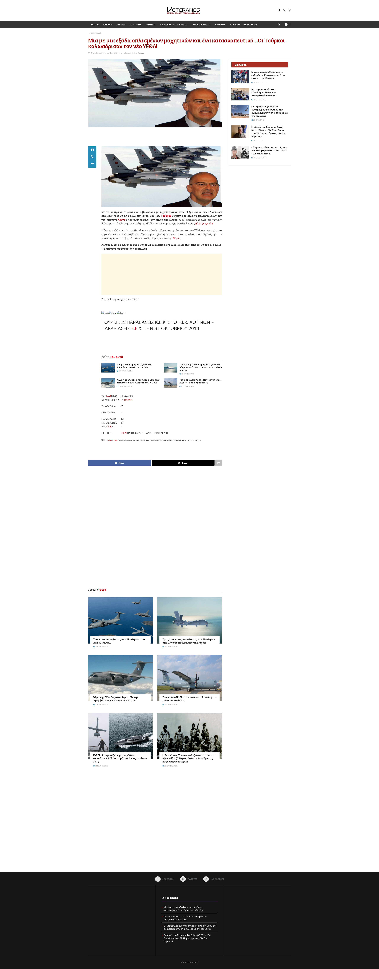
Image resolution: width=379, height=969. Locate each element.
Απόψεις (220, 24)
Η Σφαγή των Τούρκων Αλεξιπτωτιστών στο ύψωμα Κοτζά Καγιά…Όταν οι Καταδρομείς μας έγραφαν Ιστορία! (188, 758)
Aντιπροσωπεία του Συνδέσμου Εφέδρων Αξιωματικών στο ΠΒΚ (264, 92)
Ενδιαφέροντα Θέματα (174, 24)
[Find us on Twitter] (284, 10)
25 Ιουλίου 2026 (125, 386)
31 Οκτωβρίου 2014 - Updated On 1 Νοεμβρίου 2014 (111, 53)
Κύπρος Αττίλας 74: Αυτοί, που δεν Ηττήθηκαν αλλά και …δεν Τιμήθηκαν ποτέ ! (269, 150)
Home (90, 33)
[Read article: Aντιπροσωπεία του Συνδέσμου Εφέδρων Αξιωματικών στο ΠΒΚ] (240, 94)
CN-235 (128, 400)
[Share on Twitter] (92, 157)
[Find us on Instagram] (290, 10)
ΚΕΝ (124, 433)
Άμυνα (121, 24)
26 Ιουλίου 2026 (187, 374)
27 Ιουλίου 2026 (125, 371)
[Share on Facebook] (92, 149)
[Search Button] (279, 24)
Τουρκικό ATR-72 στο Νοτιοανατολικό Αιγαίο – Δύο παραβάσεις (200, 381)
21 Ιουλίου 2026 (101, 766)
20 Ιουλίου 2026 (170, 766)
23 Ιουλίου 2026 (187, 386)
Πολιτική (135, 24)
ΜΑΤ (108, 396)
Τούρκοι (166, 215)
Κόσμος (151, 24)
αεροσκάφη (113, 440)
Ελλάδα (107, 24)
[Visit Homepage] (183, 10)
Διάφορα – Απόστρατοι (243, 24)
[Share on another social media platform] (92, 164)
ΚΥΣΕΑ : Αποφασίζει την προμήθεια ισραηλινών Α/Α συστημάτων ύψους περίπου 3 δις (120, 758)
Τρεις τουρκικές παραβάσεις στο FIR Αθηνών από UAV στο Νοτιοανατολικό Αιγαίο (200, 367)
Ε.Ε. (135, 328)
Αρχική (94, 24)
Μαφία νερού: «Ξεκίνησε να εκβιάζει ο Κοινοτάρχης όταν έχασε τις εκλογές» (268, 75)
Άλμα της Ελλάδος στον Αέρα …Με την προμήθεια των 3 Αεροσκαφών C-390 (138, 381)
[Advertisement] (155, 138)
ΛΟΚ (109, 426)
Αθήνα (176, 238)
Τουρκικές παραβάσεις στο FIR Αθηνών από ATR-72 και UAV (134, 366)
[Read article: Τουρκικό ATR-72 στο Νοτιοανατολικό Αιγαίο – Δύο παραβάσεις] (170, 383)
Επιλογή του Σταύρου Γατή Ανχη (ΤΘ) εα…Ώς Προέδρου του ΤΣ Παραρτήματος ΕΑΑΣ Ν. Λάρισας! (268, 131)
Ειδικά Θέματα (201, 24)
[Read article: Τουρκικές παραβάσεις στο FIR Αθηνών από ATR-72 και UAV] (108, 368)
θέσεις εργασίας (204, 223)
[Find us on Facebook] (279, 10)
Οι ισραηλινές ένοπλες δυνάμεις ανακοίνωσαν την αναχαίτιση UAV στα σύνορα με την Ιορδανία (269, 111)
